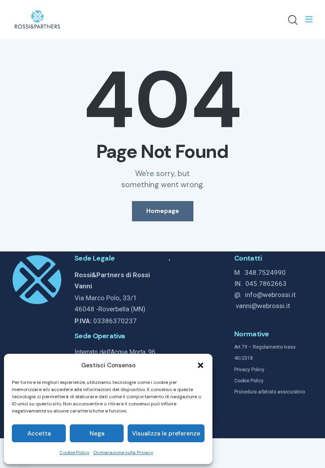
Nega (97, 433)
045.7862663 (266, 284)
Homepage (162, 211)
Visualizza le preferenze (166, 433)
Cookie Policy (74, 452)
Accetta (39, 433)
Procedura (245, 392)
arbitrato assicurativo (281, 392)
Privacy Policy (249, 369)
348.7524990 (265, 272)
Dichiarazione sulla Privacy (123, 452)
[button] (201, 365)
